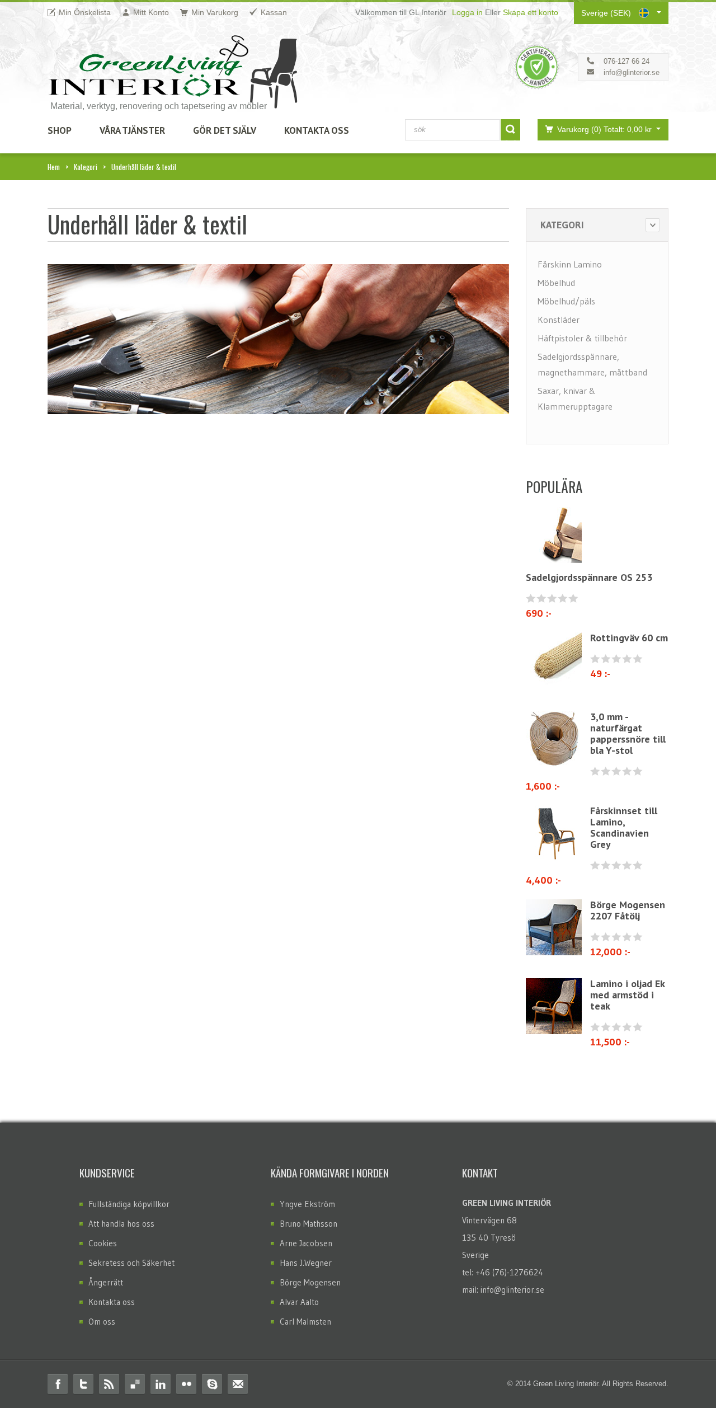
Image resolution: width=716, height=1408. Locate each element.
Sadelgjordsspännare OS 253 (589, 577)
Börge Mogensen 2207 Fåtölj (627, 910)
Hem (54, 166)
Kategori (85, 166)
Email (238, 1384)
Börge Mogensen (310, 1282)
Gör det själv (224, 130)
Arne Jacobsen (306, 1243)
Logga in (467, 12)
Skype (212, 1384)
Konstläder (559, 319)
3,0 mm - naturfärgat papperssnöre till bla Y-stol (628, 733)
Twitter (83, 1384)
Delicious (135, 1384)
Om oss (101, 1321)
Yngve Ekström (307, 1204)
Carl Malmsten (305, 1321)
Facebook (58, 1384)
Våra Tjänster (132, 130)
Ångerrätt (105, 1282)
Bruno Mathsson (308, 1223)
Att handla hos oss (121, 1223)
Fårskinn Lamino (570, 264)
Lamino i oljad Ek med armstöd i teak (627, 994)
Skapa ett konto (530, 12)
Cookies (102, 1243)
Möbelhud (556, 282)
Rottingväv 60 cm (629, 637)
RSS (109, 1384)
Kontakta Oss (316, 130)
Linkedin (160, 1384)
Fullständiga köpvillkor (128, 1204)
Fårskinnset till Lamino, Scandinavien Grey (623, 827)
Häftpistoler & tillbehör (582, 338)
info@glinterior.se (632, 72)
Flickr (186, 1384)
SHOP (60, 130)
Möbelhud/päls (566, 301)
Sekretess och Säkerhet (131, 1262)
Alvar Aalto (299, 1302)
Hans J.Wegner (306, 1262)
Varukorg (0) (605, 129)
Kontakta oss (111, 1302)
